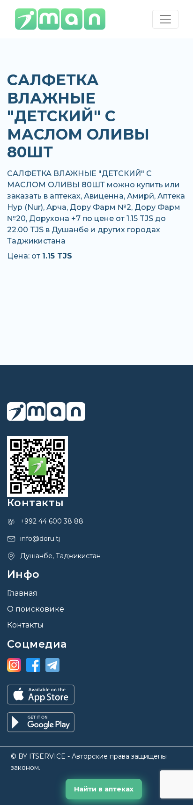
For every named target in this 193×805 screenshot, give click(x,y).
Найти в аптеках (104, 789)
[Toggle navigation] (165, 19)
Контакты (25, 624)
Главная (22, 593)
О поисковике (35, 609)
